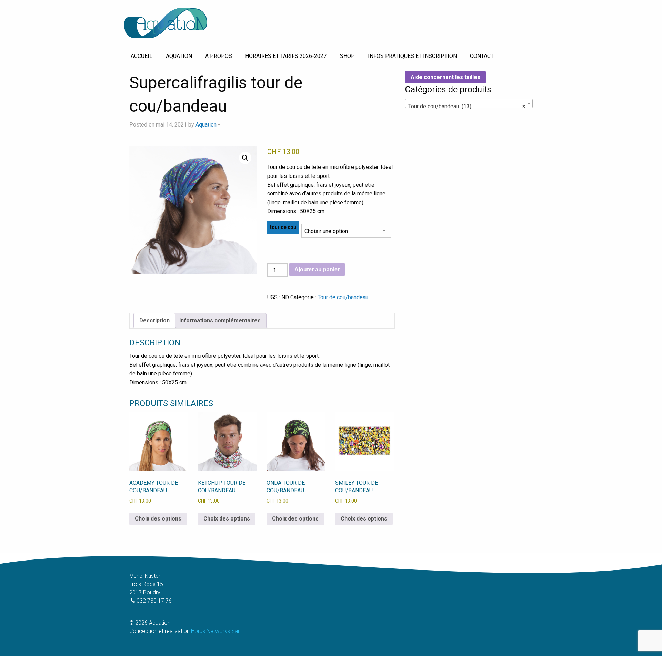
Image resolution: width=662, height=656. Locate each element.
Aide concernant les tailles (445, 77)
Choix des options (158, 518)
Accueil (141, 56)
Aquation (179, 56)
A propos (218, 56)
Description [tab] (154, 320)
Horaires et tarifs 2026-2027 (286, 56)
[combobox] (469, 103)
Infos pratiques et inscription (412, 56)
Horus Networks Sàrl (216, 631)
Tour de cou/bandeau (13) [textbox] (466, 106)
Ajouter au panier (317, 269)
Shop (347, 56)
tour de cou (283, 227)
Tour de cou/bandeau (343, 297)
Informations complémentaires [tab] (220, 320)
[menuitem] (141, 56)
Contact (482, 56)
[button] (245, 158)
